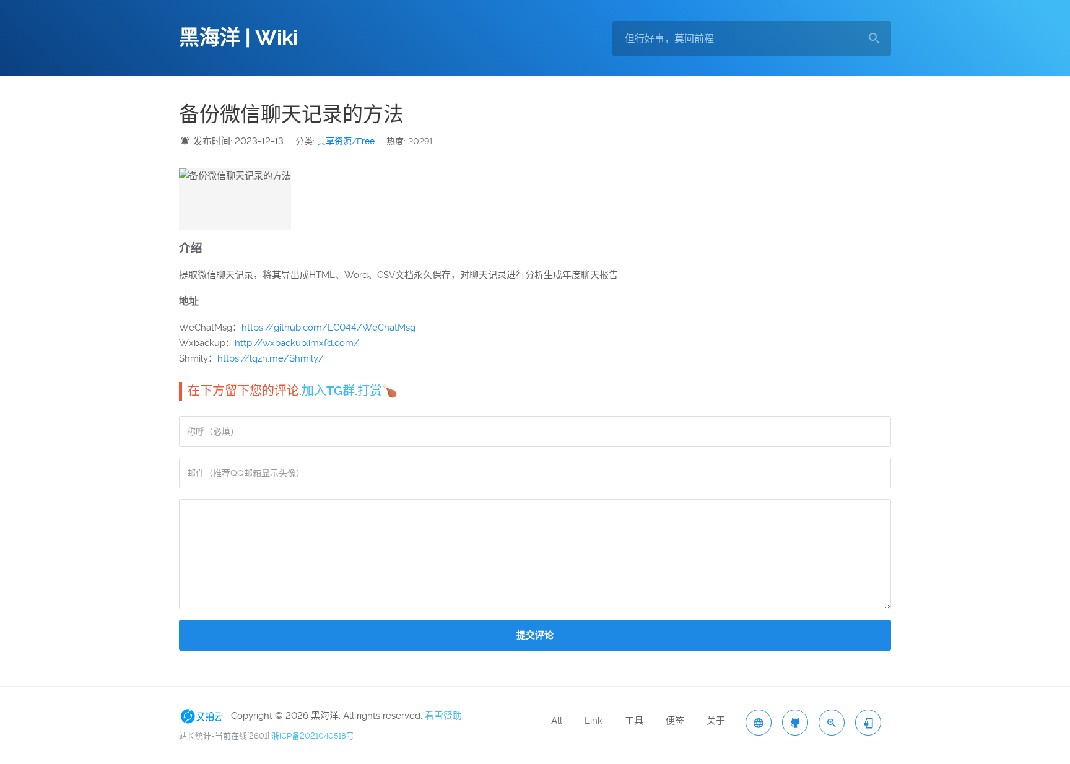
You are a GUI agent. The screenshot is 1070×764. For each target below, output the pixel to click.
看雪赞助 (443, 715)
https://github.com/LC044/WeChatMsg (328, 327)
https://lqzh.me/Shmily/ (270, 358)
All (556, 720)
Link (593, 720)
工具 (634, 720)
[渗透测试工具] (795, 723)
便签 (675, 720)
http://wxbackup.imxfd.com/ (297, 343)
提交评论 (535, 635)
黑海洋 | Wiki (238, 38)
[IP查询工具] (759, 723)
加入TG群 (328, 390)
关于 (716, 720)
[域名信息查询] (832, 723)
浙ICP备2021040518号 (312, 735)
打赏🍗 (377, 390)
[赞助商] (203, 715)
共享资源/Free (346, 141)
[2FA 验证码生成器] (868, 723)
